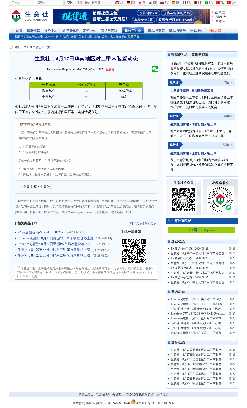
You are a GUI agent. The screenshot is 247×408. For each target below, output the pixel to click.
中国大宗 (214, 30)
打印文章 (136, 223)
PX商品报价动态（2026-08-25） (191, 277)
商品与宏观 (109, 30)
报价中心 (51, 30)
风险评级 (221, 17)
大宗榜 (49, 36)
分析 (81, 36)
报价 (87, 2)
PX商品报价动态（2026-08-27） (191, 258)
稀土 (112, 36)
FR (188, 2)
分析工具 (118, 394)
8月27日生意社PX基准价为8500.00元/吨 (196, 323)
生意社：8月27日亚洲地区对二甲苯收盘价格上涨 (54, 250)
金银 (105, 36)
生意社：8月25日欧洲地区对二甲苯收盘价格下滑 (202, 383)
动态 (66, 36)
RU (166, 2)
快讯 (58, 36)
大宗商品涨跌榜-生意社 (30, 16)
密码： (42, 2)
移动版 (96, 2)
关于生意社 (86, 394)
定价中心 (89, 30)
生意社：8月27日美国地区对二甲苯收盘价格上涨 (202, 359)
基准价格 (33, 30)
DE (132, 2)
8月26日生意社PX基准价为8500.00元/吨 (196, 328)
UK (121, 2)
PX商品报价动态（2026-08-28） (41, 232)
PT (199, 2)
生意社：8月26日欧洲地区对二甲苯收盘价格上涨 (202, 369)
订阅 (79, 2)
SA (210, 2)
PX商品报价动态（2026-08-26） (191, 268)
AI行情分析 (70, 30)
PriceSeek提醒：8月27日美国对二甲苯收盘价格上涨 (56, 238)
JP (143, 2)
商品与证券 (177, 30)
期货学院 (133, 36)
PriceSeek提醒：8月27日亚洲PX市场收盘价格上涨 (54, 244)
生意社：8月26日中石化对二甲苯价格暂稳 (197, 272)
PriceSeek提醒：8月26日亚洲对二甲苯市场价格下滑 (203, 318)
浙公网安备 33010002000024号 (155, 403)
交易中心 (197, 30)
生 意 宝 (220, 12)
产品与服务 (103, 394)
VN (233, 2)
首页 (19, 30)
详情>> (228, 82)
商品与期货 (156, 30)
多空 (74, 36)
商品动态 (35, 47)
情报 (89, 36)
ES (177, 2)
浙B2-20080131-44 (119, 403)
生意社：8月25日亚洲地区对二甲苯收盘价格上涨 (202, 378)
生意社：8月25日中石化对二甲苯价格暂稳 (197, 282)
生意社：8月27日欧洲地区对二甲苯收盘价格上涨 (54, 255)
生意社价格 (35, 36)
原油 (97, 36)
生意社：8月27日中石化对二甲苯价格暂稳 (197, 263)
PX (36, 223)
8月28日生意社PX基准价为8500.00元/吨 (196, 309)
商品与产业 (132, 30)
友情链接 (162, 394)
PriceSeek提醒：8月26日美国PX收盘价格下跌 (199, 313)
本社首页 (21, 47)
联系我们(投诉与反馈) (140, 394)
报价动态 (21, 36)
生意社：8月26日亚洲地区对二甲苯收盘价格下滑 (202, 364)
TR (222, 2)
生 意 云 (220, 21)
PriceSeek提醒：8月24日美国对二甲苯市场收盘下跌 (203, 333)
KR (154, 2)
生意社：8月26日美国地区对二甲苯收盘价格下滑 (202, 374)
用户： (15, 2)
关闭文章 (150, 223)
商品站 (121, 36)
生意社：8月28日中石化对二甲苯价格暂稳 (197, 253)
